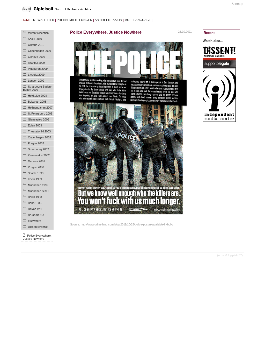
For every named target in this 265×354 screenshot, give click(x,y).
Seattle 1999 (35, 173)
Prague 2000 (36, 167)
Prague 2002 (36, 143)
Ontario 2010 (36, 44)
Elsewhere (34, 220)
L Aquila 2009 (36, 74)
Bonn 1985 (34, 202)
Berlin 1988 (35, 197)
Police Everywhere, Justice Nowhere (37, 237)
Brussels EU (36, 214)
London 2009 (36, 80)
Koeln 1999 (35, 179)
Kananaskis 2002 (39, 155)
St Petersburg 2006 (40, 113)
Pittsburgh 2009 (38, 68)
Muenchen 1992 (38, 185)
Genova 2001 (36, 161)
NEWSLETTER (43, 20)
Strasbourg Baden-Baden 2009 (37, 88)
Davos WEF (35, 208)
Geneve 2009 (36, 56)
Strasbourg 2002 (38, 149)
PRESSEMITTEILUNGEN (74, 20)
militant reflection (38, 32)
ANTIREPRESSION (108, 20)
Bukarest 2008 (37, 101)
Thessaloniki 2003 (39, 131)
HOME (26, 20)
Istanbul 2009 (36, 62)
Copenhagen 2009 (39, 50)
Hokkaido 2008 (37, 95)
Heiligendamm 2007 (40, 107)
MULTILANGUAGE (137, 20)
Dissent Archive (38, 226)
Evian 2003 (35, 125)
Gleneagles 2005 (38, 119)
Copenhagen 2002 (39, 137)
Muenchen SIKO (38, 191)
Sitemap (237, 4)
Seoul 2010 (35, 38)
